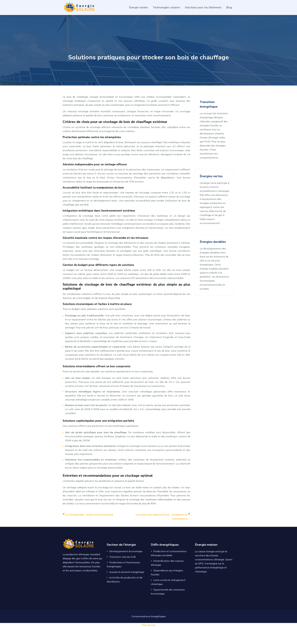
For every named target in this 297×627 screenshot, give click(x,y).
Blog (229, 7)
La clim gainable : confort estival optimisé (89, 514)
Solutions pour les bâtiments (203, 7)
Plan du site (148, 625)
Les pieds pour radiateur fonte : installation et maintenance (161, 516)
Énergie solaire (138, 7)
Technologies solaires (166, 7)
